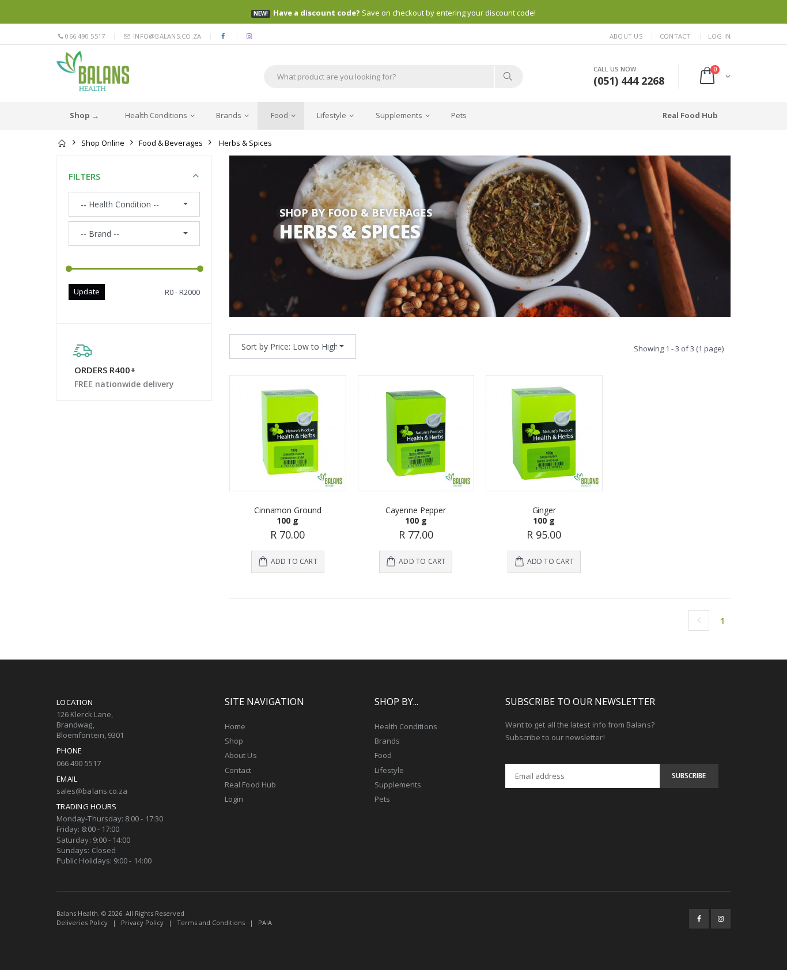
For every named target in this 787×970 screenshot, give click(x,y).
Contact (675, 36)
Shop (234, 741)
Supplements (399, 115)
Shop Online (102, 143)
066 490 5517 (85, 36)
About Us (626, 36)
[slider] (69, 269)
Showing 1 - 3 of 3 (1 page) (679, 348)
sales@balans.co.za (91, 791)
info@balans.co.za (166, 36)
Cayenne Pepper (415, 510)
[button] (714, 76)
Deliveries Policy (82, 922)
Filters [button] (84, 176)
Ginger (544, 510)
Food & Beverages (171, 143)
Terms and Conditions (211, 922)
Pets (459, 115)
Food (279, 115)
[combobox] (292, 346)
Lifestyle (331, 115)
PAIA (265, 922)
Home (235, 726)
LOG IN (719, 36)
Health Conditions (156, 115)
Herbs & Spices (245, 143)
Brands (228, 115)
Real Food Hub (250, 784)
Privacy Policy (142, 922)
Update (87, 291)
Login (234, 799)
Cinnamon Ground (287, 510)
